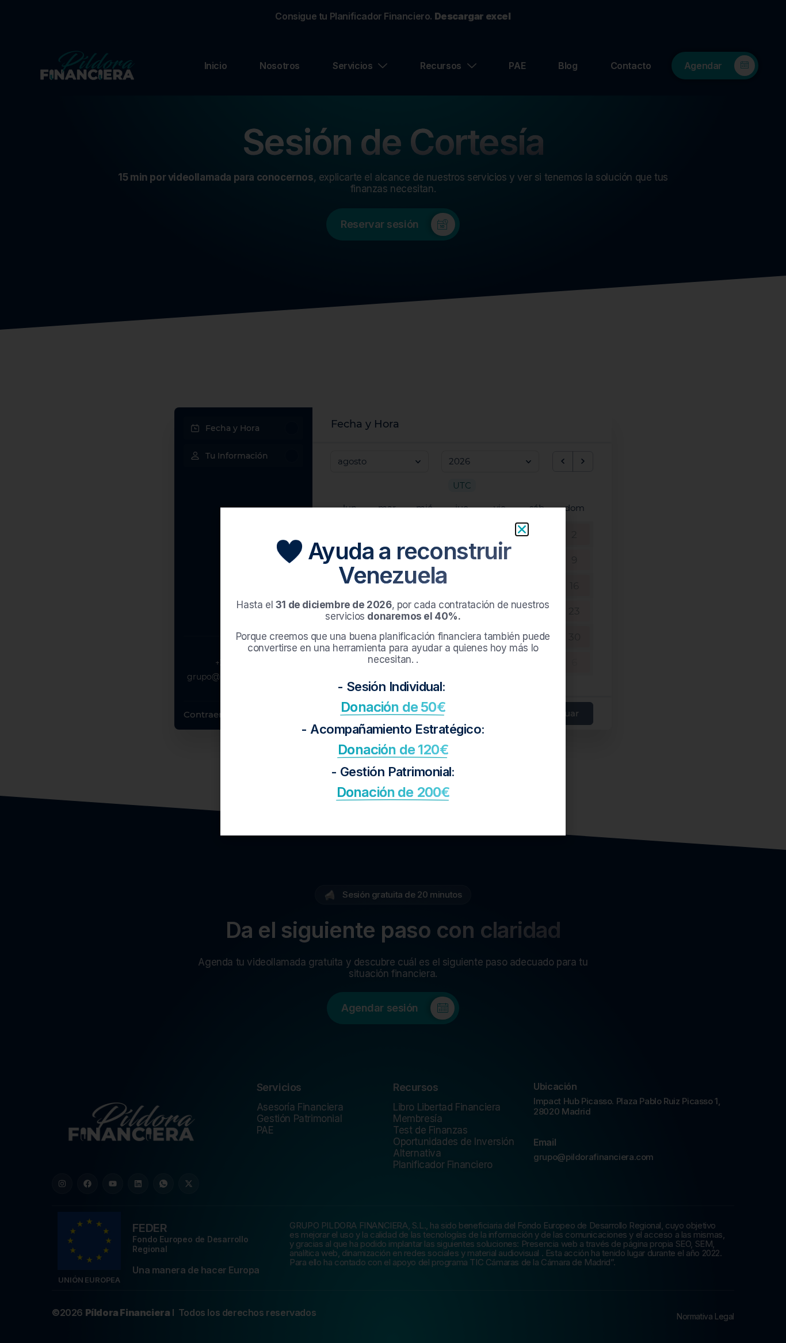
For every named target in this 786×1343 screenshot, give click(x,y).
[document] (393, 671)
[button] (522, 529)
